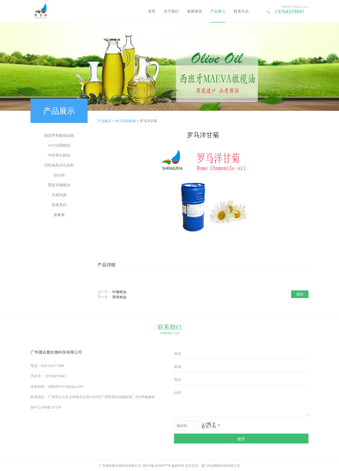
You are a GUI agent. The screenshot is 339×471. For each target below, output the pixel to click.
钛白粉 (59, 174)
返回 (299, 294)
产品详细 (106, 265)
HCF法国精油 (59, 145)
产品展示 (217, 11)
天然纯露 (59, 194)
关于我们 (171, 11)
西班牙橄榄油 (59, 184)
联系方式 (241, 11)
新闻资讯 (194, 11)
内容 (177, 392)
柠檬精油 (119, 291)
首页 (151, 11)
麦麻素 (59, 214)
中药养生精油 (59, 155)
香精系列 (59, 204)
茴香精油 (119, 297)
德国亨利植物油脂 (59, 135)
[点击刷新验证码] (209, 425)
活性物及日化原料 (59, 165)
